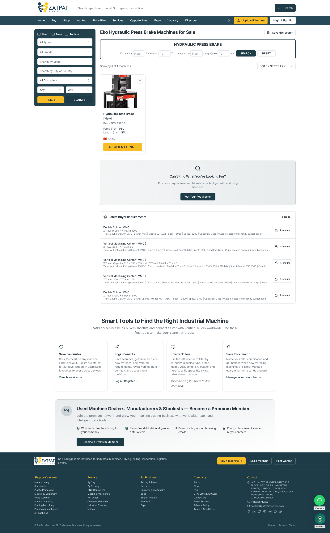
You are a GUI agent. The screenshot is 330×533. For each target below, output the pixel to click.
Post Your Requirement (198, 196)
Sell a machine (259, 460)
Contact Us (200, 497)
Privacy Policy (201, 505)
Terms (292, 525)
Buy (54, 20)
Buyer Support (201, 501)
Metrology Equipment (45, 493)
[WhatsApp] (275, 511)
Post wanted (284, 460)
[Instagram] (270, 511)
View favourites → (70, 377)
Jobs (143, 493)
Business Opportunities (153, 490)
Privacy (283, 525)
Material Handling (43, 501)
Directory (191, 20)
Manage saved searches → (243, 377)
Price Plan (99, 20)
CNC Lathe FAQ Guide (206, 493)
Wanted (81, 20)
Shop (66, 20)
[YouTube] (264, 511)
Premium (285, 230)
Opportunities (138, 20)
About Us (199, 482)
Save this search (282, 32)
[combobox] (64, 42)
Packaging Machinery (46, 509)
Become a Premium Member (100, 441)
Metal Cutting (41, 482)
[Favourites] (228, 20)
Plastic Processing (44, 490)
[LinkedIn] (254, 511)
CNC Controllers (96, 490)
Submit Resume (149, 497)
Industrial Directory (97, 505)
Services (117, 20)
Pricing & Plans (149, 482)
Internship (146, 501)
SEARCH (79, 99)
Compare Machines (97, 501)
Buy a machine (229, 460)
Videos (91, 509)
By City (91, 482)
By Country (93, 486)
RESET (51, 99)
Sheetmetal (40, 486)
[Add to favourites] (140, 80)
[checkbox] (38, 34)
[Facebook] (248, 511)
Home (41, 20)
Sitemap (272, 525)
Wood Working (41, 497)
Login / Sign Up (283, 20)
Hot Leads (92, 497)
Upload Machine (253, 20)
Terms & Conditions (204, 509)
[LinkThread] (280, 511)
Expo (157, 20)
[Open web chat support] (320, 518)
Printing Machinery (44, 505)
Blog (196, 486)
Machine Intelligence (98, 493)
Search (288, 8)
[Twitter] (259, 511)
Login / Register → (126, 381)
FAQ (196, 490)
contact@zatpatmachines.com (267, 506)
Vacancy (172, 20)
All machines (41, 512)
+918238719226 (259, 501)
